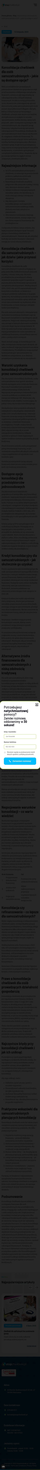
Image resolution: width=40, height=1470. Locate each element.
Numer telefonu (10, 742)
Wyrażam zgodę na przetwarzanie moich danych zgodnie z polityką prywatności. (21, 753)
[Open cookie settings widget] (3, 1466)
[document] (20, 735)
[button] (37, 704)
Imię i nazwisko (10, 732)
